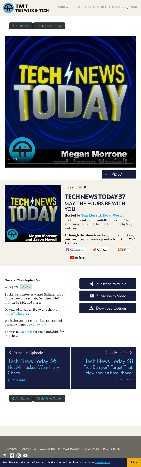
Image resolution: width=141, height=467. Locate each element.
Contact (12, 448)
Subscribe (100, 7)
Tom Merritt (91, 215)
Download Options (111, 308)
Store (115, 448)
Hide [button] (134, 462)
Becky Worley (113, 215)
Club (78, 7)
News (26, 287)
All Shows (22, 26)
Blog (87, 7)
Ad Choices (91, 448)
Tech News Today (49, 26)
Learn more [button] (102, 462)
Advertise (29, 448)
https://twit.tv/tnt (16, 314)
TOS (105, 448)
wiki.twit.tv (38, 325)
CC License (47, 448)
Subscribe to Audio (111, 283)
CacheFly (25, 332)
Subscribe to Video (111, 295)
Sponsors (116, 7)
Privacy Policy (69, 448)
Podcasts (65, 7)
